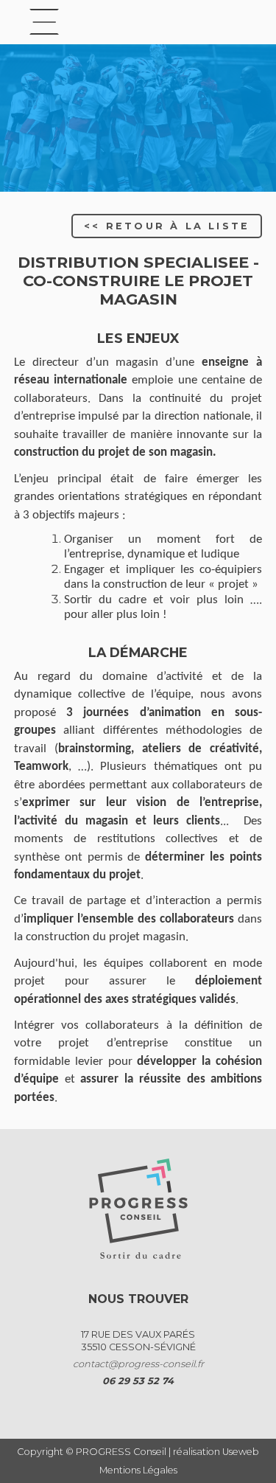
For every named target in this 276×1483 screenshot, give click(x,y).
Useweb (240, 1451)
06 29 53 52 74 (138, 1380)
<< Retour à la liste (167, 226)
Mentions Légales (138, 1470)
